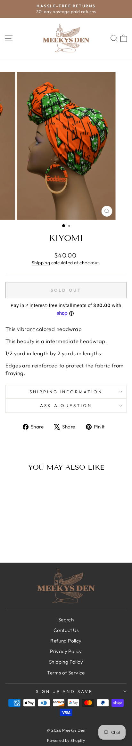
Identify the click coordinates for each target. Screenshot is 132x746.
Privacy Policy (66, 651)
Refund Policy (65, 641)
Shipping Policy (66, 662)
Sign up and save (64, 691)
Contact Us (66, 630)
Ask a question (66, 405)
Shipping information (66, 391)
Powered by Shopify (66, 740)
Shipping (41, 262)
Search (66, 620)
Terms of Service (66, 673)
